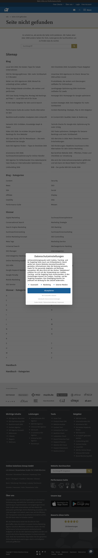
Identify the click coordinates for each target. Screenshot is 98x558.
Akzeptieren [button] (49, 291)
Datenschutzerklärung (50, 302)
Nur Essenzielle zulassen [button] (49, 295)
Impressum (60, 302)
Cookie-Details (38, 302)
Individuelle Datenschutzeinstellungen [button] (49, 299)
